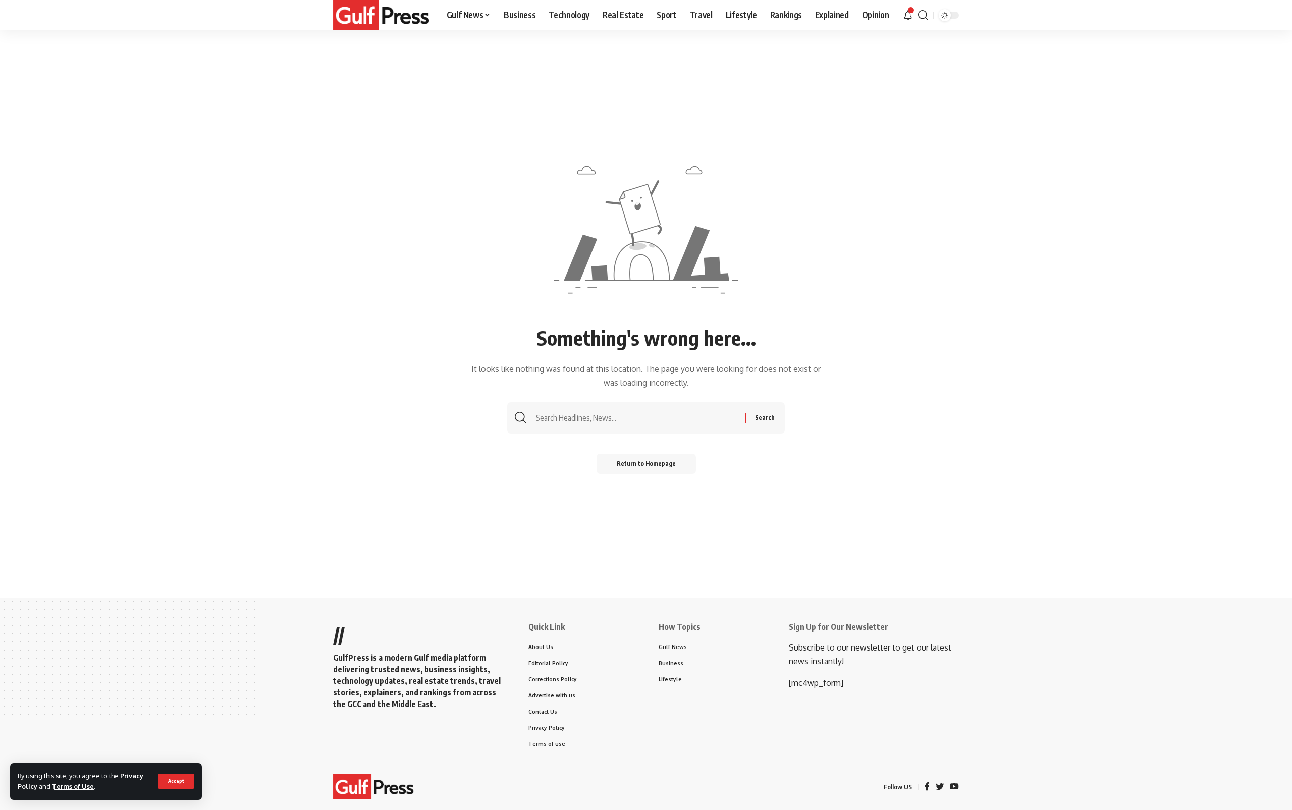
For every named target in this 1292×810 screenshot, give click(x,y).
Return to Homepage (646, 463)
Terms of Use (73, 786)
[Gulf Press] (381, 15)
